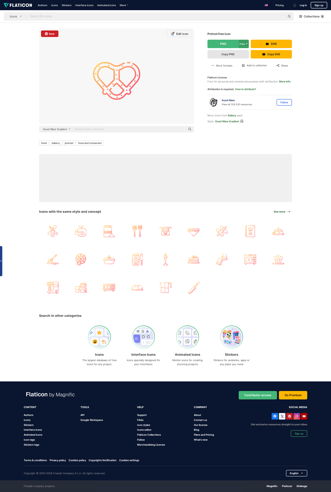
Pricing (279, 5)
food (44, 143)
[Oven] (250, 259)
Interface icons (84, 5)
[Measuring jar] (165, 287)
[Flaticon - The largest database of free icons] (18, 5)
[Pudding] (278, 231)
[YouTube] (304, 416)
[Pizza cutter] (52, 259)
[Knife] (193, 287)
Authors (42, 5)
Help (140, 407)
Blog (196, 429)
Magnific (272, 486)
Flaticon (287, 486)
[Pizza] (80, 259)
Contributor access (257, 395)
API (82, 414)
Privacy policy (58, 460)
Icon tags (29, 439)
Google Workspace (91, 419)
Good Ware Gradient (227, 121)
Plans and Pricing (204, 434)
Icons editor (144, 429)
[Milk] (80, 287)
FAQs (140, 419)
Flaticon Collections (149, 434)
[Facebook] (275, 416)
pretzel (69, 143)
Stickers (66, 5)
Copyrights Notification (102, 460)
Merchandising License (151, 444)
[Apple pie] (109, 259)
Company (200, 407)
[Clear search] (281, 16)
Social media (298, 407)
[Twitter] (282, 416)
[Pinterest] (289, 416)
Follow (141, 439)
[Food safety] (52, 231)
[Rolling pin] (221, 231)
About (197, 414)
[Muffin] (278, 259)
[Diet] (80, 231)
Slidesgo (302, 486)
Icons (54, 5)
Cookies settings (129, 460)
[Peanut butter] (137, 259)
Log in (303, 5)
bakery (56, 143)
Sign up (319, 5)
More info (285, 81)
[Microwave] (109, 287)
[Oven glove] (221, 259)
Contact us (200, 419)
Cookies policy (77, 460)
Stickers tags (31, 444)
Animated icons (106, 5)
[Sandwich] (193, 231)
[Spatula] (137, 231)
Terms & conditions (35, 460)
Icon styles (143, 424)
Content (30, 407)
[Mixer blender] (52, 287)
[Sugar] (109, 231)
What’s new (201, 439)
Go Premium (293, 395)
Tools (84, 407)
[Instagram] (296, 416)
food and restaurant (90, 143)
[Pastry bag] (165, 259)
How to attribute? (245, 89)
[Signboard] (165, 231)
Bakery (232, 115)
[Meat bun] (137, 287)
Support (142, 414)
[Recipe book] (250, 231)
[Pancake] (193, 259)
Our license (200, 424)
